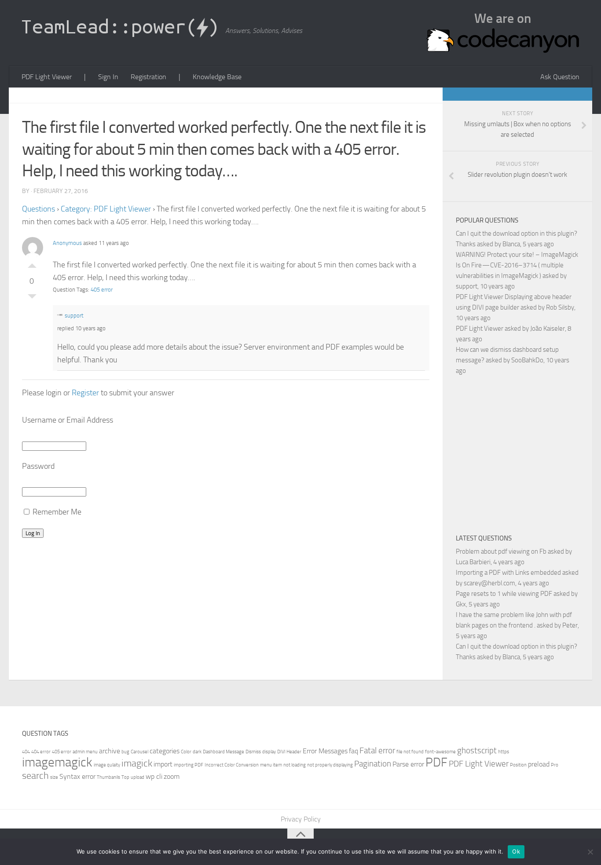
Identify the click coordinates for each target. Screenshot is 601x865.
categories (165, 751)
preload (539, 764)
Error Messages (325, 751)
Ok (516, 851)
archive (109, 751)
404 (26, 752)
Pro (554, 765)
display (269, 752)
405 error (102, 289)
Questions (38, 209)
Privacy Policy (301, 819)
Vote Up (32, 263)
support (74, 315)
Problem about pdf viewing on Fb (501, 551)
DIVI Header (289, 752)
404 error (41, 752)
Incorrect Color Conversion (232, 765)
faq (353, 751)
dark (197, 752)
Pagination (372, 764)
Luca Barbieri (473, 562)
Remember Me (56, 512)
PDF (436, 762)
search (35, 775)
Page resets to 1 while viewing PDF (504, 594)
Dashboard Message (223, 752)
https (503, 752)
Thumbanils (108, 777)
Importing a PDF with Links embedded (508, 573)
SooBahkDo (527, 360)
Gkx (461, 604)
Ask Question (559, 77)
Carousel (139, 752)
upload (137, 777)
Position (518, 765)
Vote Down (32, 298)
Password (38, 466)
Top (125, 777)
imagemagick (57, 762)
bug (125, 752)
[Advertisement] (528, 453)
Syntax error (77, 776)
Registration (148, 77)
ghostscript (477, 750)
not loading (294, 765)
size (54, 777)
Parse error (408, 764)
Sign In (108, 77)
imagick (136, 763)
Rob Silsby (560, 307)
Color (186, 752)
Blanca (511, 244)
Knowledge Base (217, 77)
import (163, 764)
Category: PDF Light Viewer (106, 209)
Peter (570, 625)
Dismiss (253, 752)
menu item (271, 765)
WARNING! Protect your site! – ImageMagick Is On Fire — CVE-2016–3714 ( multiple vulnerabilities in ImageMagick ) (517, 265)
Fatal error (377, 750)
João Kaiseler (547, 328)
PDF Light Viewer (47, 77)
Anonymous (67, 243)
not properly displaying (330, 765)
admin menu (85, 752)
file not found (410, 752)
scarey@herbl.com (489, 583)
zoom (172, 776)
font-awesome (440, 752)
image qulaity (107, 765)
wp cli (154, 776)
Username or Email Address (67, 420)
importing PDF (188, 765)
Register (85, 393)
